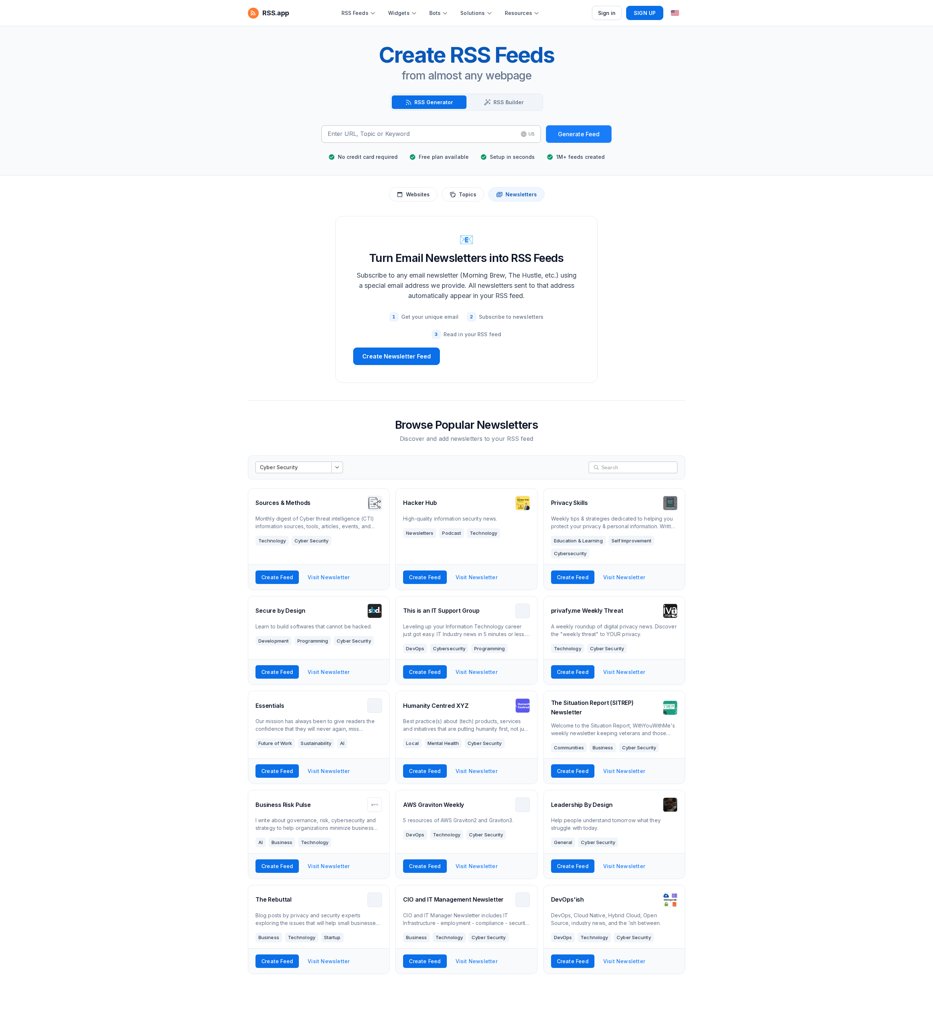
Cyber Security (311, 541)
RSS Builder (508, 102)
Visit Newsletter (329, 577)
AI (342, 743)
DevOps (415, 648)
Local (412, 743)
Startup (332, 937)
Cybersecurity (570, 553)
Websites (418, 194)
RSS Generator (433, 102)
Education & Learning (578, 541)
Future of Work (275, 743)
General (563, 842)
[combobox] (422, 134)
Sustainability (316, 743)
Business (603, 747)
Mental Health (443, 743)
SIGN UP (645, 13)
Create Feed (277, 577)
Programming (312, 641)
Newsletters (521, 194)
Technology (272, 541)
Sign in (607, 13)
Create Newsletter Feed (396, 356)
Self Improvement (632, 541)
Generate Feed (579, 134)
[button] (527, 134)
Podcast (451, 533)
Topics (467, 194)
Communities (569, 747)
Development (273, 641)
